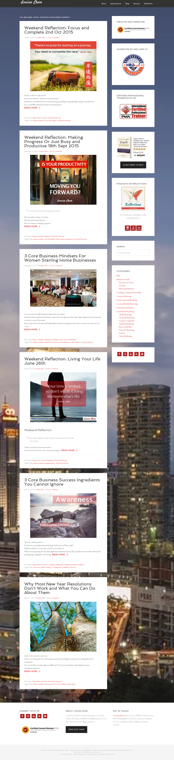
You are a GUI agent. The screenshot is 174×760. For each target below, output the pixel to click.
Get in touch (117, 715)
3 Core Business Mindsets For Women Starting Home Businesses (60, 258)
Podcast (122, 333)
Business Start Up (50, 342)
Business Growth (41, 118)
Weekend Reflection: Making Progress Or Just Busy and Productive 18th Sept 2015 (53, 141)
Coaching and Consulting (60, 567)
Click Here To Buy (133, 165)
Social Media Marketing (125, 311)
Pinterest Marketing (126, 330)
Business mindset (38, 120)
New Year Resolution (59, 684)
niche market (71, 684)
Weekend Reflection (54, 118)
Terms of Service (91, 752)
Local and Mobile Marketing (127, 304)
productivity (69, 239)
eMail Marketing (125, 314)
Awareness (36, 567)
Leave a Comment (54, 37)
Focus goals (48, 684)
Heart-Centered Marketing (67, 339)
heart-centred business (63, 342)
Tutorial (122, 285)
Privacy (77, 752)
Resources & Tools (126, 282)
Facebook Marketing (127, 317)
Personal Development (43, 236)
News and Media (125, 327)
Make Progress (60, 239)
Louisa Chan (37, 3)
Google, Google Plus (126, 320)
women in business (87, 342)
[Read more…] (32, 108)
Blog (34, 118)
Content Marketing (124, 296)
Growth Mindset (50, 239)
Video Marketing (125, 336)
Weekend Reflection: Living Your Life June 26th (62, 361)
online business (75, 342)
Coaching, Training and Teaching (47, 339)
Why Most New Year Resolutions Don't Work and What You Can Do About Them (59, 588)
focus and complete (51, 120)
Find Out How (76, 729)
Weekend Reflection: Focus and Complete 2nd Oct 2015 (56, 30)
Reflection (72, 567)
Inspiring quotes (50, 463)
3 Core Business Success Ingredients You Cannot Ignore (62, 482)
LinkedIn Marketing (126, 324)
